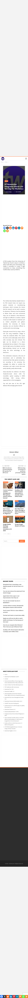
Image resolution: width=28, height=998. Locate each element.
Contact (6, 679)
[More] (7, 231)
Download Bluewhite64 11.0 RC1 (12, 711)
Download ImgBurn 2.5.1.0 (10, 730)
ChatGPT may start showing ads (12, 703)
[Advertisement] (14, 14)
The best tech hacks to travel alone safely (13, 615)
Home (6, 674)
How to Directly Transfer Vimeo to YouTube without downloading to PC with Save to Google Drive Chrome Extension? (14, 719)
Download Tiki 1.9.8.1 (9, 689)
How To (5, 501)
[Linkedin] (13, 228)
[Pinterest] (16, 228)
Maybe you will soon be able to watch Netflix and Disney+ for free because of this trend (13, 620)
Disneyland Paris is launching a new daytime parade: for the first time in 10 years (13, 586)
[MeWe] (19, 228)
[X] (7, 228)
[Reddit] (10, 228)
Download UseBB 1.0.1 (9, 691)
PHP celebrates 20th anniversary (12, 687)
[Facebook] (4, 228)
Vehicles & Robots (19, 516)
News (6, 181)
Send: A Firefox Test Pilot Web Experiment (14, 684)
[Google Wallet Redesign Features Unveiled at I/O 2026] (8, 519)
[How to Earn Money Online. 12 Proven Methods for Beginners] (8, 503)
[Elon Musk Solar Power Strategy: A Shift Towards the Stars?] (20, 503)
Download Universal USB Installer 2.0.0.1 (13, 701)
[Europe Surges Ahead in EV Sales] (20, 519)
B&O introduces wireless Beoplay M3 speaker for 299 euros (7, 470)
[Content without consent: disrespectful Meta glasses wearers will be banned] (8, 485)
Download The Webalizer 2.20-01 (12, 676)
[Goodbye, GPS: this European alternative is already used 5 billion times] (20, 485)
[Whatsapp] (4, 231)
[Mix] (22, 228)
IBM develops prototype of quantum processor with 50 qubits (20, 471)
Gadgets (6, 482)
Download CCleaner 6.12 (10, 709)
